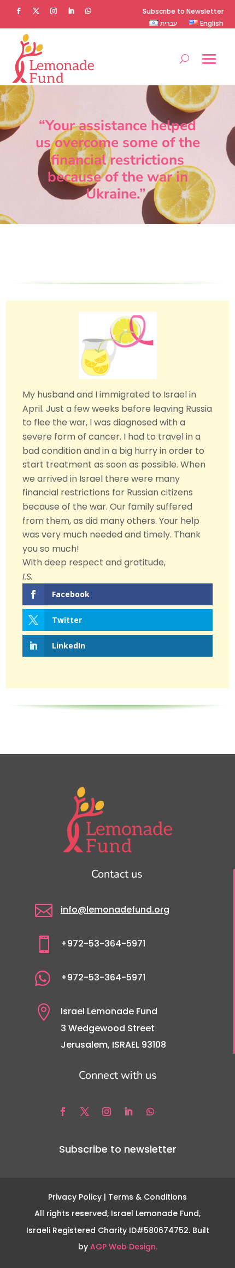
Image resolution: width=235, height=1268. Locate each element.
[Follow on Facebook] (18, 10)
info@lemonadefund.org (115, 909)
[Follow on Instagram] (53, 10)
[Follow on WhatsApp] (88, 10)
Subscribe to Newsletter (183, 11)
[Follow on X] (36, 10)
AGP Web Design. (123, 1246)
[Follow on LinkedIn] (71, 10)
